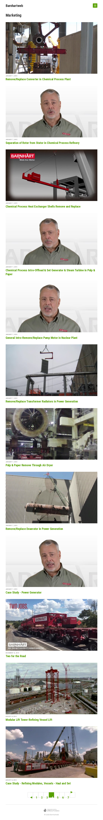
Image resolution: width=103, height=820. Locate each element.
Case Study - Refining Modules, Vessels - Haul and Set (38, 783)
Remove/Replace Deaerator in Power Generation (34, 529)
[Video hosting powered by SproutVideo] (51, 810)
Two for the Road (16, 656)
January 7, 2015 (11, 76)
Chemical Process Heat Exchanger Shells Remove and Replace (43, 206)
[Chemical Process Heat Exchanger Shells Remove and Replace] (51, 175)
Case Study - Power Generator (24, 592)
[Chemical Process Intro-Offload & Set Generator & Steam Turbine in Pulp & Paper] (51, 239)
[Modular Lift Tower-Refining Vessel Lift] (51, 688)
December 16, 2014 (12, 653)
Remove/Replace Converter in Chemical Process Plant (38, 79)
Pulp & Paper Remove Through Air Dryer (29, 465)
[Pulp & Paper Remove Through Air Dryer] (51, 434)
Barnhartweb (14, 6)
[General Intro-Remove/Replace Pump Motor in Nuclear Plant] (51, 306)
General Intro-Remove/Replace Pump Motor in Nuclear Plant (41, 338)
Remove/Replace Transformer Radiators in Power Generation (42, 401)
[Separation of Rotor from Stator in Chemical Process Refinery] (51, 111)
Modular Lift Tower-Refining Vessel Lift (29, 720)
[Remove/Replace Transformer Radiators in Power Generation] (51, 370)
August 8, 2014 (11, 716)
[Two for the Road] (51, 625)
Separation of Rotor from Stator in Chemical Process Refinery (43, 143)
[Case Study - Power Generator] (51, 561)
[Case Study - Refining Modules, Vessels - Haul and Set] (51, 752)
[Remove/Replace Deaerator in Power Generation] (51, 497)
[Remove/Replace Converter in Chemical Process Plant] (51, 48)
